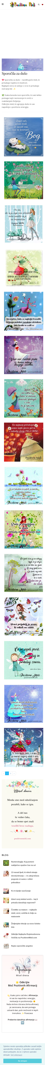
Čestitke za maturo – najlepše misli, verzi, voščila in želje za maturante (24, 913)
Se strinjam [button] (22, 1061)
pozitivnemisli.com (22, 838)
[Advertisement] (22, 35)
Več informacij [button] (16, 1055)
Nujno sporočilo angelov (22, 946)
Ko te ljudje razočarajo (21, 891)
